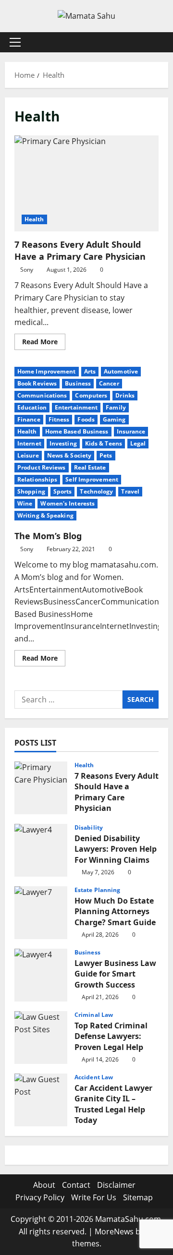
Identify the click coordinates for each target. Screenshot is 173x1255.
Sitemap (138, 1197)
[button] (15, 42)
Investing (63, 443)
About (44, 1185)
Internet (29, 443)
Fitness (59, 419)
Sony (26, 269)
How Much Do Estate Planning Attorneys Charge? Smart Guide (40, 912)
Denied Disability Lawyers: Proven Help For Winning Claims (40, 850)
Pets (105, 455)
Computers (91, 395)
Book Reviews (37, 383)
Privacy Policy (39, 1197)
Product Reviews (41, 467)
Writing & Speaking (45, 515)
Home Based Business (77, 431)
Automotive (121, 371)
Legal (138, 443)
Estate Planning (97, 890)
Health (34, 219)
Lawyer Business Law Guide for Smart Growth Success (40, 975)
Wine (24, 503)
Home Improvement (46, 371)
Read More (43, 343)
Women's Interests (67, 503)
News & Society (69, 455)
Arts (90, 371)
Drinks (125, 395)
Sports (62, 491)
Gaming (114, 419)
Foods (86, 419)
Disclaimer (116, 1185)
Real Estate (90, 467)
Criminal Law (93, 1015)
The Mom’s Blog (48, 536)
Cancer (109, 383)
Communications (42, 395)
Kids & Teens (103, 443)
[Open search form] (156, 42)
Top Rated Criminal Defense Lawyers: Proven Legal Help (40, 1037)
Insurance (131, 431)
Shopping (31, 491)
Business (78, 383)
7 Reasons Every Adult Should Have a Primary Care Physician (86, 183)
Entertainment (76, 407)
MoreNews (114, 1231)
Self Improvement (91, 479)
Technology (96, 491)
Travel (130, 491)
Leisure (28, 455)
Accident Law (93, 1077)
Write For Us (93, 1197)
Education (32, 407)
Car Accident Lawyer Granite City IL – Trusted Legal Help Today (40, 1100)
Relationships (37, 479)
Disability (88, 828)
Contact (76, 1185)
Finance (28, 419)
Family (116, 407)
